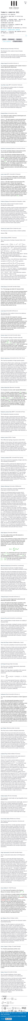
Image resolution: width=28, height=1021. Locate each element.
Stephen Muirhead (5, 486)
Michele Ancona (4, 48)
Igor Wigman (4, 918)
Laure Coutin (4, 174)
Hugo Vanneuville (5, 852)
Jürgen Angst (4, 63)
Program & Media (18, 41)
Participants (11, 39)
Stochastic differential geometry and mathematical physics (11, 25)
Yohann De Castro (5, 228)
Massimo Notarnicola (6, 565)
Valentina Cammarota (6, 148)
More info (23, 1016)
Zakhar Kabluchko (5, 387)
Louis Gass (3, 310)
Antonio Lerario (4, 437)
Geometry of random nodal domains (10, 29)
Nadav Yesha (4, 972)
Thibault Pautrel (4, 596)
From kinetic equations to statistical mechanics (12, 17)
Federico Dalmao (5, 201)
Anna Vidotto (4, 887)
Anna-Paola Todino (5, 818)
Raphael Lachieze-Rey (6, 411)
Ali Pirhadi (3, 663)
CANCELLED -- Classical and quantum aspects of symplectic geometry (13, 32)
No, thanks (8, 1018)
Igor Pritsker (3, 728)
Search (2, 35)
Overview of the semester (8, 14)
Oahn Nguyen (4, 532)
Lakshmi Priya (4, 753)
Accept (2, 1018)
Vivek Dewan (4, 286)
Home (4, 39)
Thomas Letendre (5, 457)
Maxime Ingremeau (5, 358)
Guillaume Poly (4, 694)
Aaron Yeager (4, 946)
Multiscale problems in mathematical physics (14, 28)
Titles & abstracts (7, 41)
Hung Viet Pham (4, 642)
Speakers (19, 39)
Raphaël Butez (4, 113)
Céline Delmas (4, 237)
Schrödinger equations (7, 22)
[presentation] (19, 103)
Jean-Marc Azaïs (4, 84)
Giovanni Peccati (5, 618)
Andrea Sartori (4, 795)
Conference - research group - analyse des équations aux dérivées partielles (13, 20)
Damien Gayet (4, 335)
